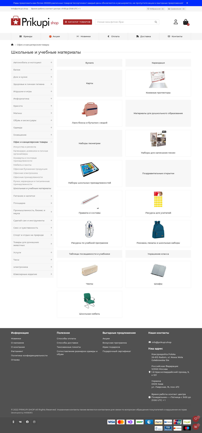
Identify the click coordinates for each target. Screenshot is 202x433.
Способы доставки (67, 342)
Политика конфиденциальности (29, 355)
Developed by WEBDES (22, 413)
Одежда (17, 127)
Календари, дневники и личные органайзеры (30, 152)
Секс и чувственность (25, 227)
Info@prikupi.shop (19, 9)
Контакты (177, 36)
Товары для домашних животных (26, 243)
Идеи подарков (111, 347)
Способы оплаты (66, 338)
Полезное (63, 332)
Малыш (17, 113)
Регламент (17, 351)
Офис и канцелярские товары (33, 44)
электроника (20, 267)
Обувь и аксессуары (24, 120)
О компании (18, 347)
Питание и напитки (24, 196)
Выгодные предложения (119, 332)
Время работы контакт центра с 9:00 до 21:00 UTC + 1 (55, 9)
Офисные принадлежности (28, 177)
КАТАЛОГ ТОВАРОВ (79, 22)
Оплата (115, 36)
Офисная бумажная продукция (30, 169)
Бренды (28, 36)
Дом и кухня (20, 77)
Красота (18, 106)
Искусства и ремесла (24, 146)
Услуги (17, 252)
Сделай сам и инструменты (29, 220)
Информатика (21, 98)
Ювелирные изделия (25, 274)
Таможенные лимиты (69, 347)
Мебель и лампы (22, 165)
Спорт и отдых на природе (28, 235)
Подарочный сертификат (117, 351)
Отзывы (15, 359)
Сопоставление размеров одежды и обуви (77, 352)
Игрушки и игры (22, 91)
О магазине (17, 342)
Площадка (19, 203)
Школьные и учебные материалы (32, 188)
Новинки (86, 36)
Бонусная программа (115, 342)
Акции (106, 338)
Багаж (16, 69)
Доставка (145, 36)
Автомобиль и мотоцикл (27, 62)
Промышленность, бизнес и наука (29, 212)
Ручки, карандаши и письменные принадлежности (31, 182)
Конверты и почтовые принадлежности (25, 159)
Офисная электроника (25, 173)
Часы (16, 259)
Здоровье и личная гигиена (28, 84)
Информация (20, 332)
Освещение (19, 135)
